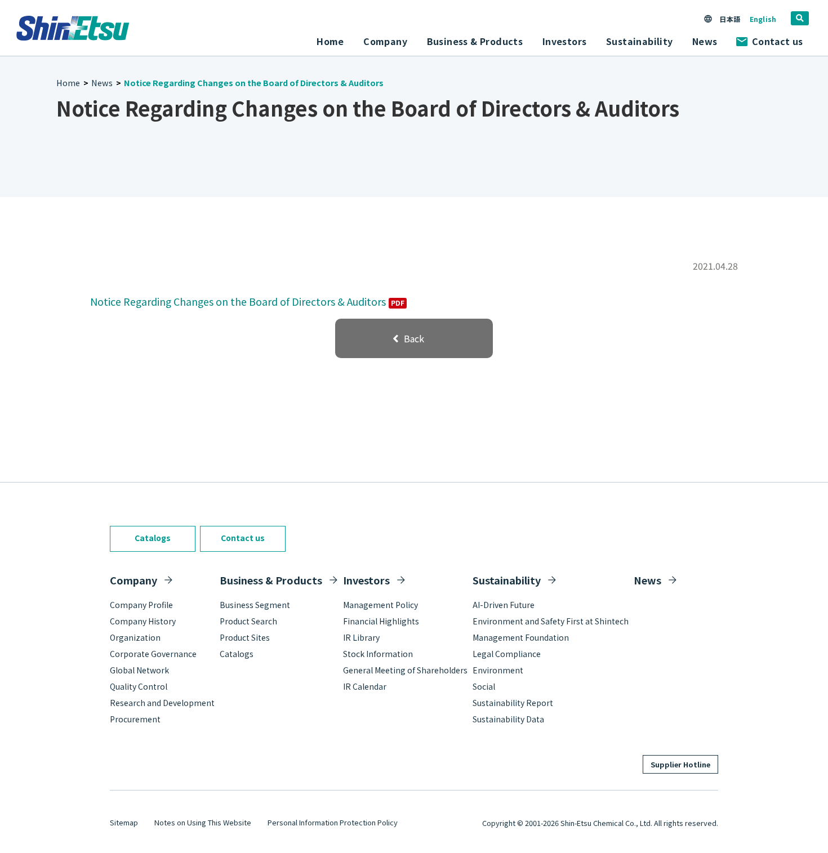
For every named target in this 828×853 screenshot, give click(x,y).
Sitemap (124, 822)
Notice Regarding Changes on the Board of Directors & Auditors (238, 301)
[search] (800, 18)
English (763, 19)
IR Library (361, 637)
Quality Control (138, 686)
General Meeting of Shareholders (405, 670)
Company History (143, 621)
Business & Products (271, 580)
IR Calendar (364, 686)
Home (330, 41)
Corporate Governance (153, 653)
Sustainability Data (508, 719)
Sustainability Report (513, 702)
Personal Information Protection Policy (333, 822)
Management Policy (380, 604)
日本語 (729, 19)
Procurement (135, 719)
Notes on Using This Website (202, 822)
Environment (498, 670)
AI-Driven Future (504, 604)
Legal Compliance (507, 653)
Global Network (139, 670)
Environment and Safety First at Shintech (551, 621)
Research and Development (162, 702)
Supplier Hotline (680, 764)
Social (484, 686)
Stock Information (378, 653)
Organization (135, 637)
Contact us (777, 41)
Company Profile (141, 604)
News (705, 41)
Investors (366, 580)
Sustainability (507, 580)
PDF (397, 303)
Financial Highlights (381, 621)
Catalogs (153, 537)
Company (133, 580)
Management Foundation (521, 637)
